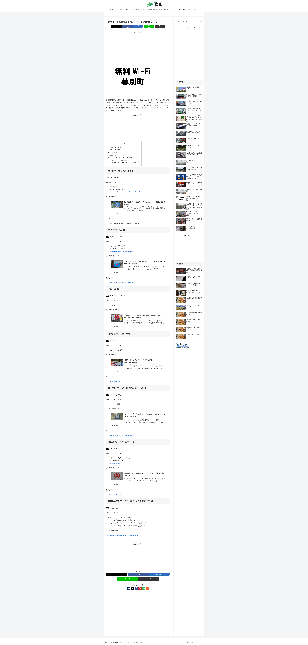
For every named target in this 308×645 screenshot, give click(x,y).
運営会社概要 (114, 642)
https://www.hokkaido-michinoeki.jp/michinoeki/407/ (126, 192)
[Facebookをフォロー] (136, 588)
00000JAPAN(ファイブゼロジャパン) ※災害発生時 (124, 162)
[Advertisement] (138, 45)
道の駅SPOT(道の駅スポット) (118, 147)
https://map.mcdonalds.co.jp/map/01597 (122, 251)
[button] (160, 26)
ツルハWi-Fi (113, 152)
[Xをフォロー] (132, 588)
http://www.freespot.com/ (114, 494)
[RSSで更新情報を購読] (147, 588)
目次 (121, 143)
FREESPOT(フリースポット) (118, 160)
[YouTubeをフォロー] (140, 588)
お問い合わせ (136, 642)
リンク (143, 642)
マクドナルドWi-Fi (115, 149)
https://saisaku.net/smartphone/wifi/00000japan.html (122, 535)
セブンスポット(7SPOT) (117, 155)
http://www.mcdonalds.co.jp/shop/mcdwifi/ (119, 282)
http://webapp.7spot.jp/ (113, 381)
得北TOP (107, 642)
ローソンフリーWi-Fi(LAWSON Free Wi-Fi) (122, 157)
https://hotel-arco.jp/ (116, 463)
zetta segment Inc (198, 642)
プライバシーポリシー (125, 642)
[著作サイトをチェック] (128, 588)
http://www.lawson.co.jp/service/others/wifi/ (119, 435)
